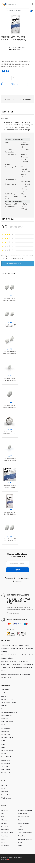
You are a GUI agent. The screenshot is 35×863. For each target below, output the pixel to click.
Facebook (9, 578)
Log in (3, 788)
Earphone (4, 718)
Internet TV (5, 731)
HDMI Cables (5, 728)
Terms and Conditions (25, 833)
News (3, 747)
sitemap (20, 829)
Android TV (5, 696)
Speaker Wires (5, 760)
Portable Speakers (7, 750)
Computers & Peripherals (9, 712)
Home (3, 839)
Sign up (17, 570)
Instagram (18, 581)
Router (3, 754)
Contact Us (5, 829)
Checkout (4, 820)
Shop (20, 826)
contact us (4, 826)
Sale (19, 820)
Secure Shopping (23, 823)
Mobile (3, 744)
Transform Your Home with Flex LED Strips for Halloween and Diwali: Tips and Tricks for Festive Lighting (17, 648)
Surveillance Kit (6, 763)
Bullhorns (4, 706)
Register (4, 785)
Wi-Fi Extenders (6, 773)
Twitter (18, 578)
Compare (4, 823)
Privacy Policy (22, 813)
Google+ (26, 578)
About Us (4, 810)
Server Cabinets (6, 757)
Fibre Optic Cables (7, 722)
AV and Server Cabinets (9, 702)
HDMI (3, 725)
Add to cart (14, 84)
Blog (2, 813)
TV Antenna (5, 766)
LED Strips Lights (7, 738)
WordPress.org (6, 798)
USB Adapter (5, 770)
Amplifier (4, 693)
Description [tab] (9, 99)
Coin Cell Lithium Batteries (17, 47)
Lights (3, 741)
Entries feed (5, 792)
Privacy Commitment (25, 810)
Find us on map (14, 613)
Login (3, 842)
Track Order (21, 836)
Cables (3, 709)
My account (5, 845)
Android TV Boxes (7, 699)
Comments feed (6, 795)
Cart (2, 817)
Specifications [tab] (25, 99)
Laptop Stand (5, 734)
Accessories (5, 690)
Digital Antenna (6, 715)
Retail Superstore (23, 817)
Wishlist (20, 845)
